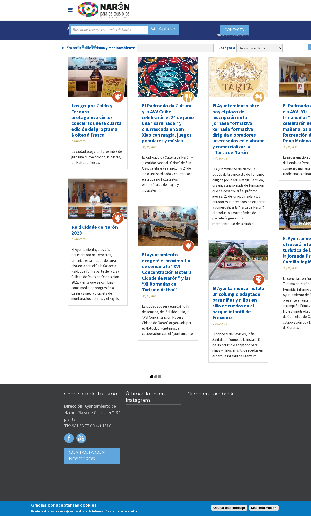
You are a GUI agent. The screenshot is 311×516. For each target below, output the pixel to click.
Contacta (234, 30)
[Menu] (70, 10)
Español (89, 46)
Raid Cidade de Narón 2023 (94, 230)
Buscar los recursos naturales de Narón (102, 29)
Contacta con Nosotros (87, 456)
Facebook (69, 438)
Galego (73, 46)
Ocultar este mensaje (229, 508)
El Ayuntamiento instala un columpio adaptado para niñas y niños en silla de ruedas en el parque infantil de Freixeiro (238, 302)
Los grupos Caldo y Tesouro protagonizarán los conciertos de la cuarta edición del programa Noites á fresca (96, 120)
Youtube (81, 438)
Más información (263, 508)
